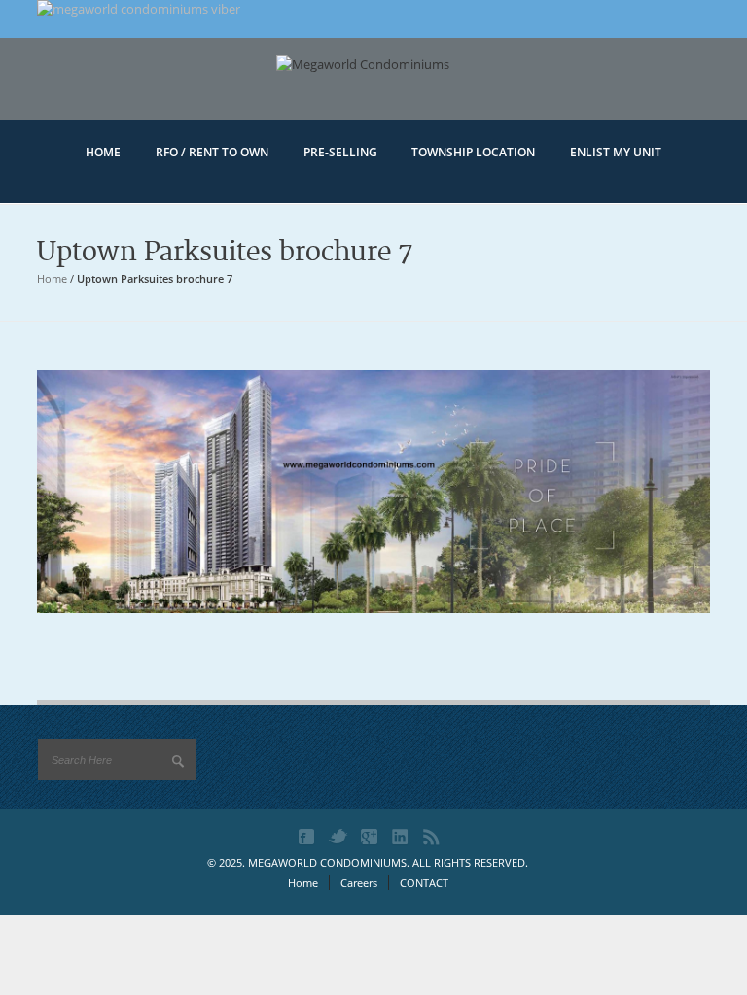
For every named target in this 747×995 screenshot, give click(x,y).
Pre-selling (340, 152)
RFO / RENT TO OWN (212, 152)
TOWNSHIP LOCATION (473, 152)
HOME (103, 152)
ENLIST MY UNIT (615, 152)
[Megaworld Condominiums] (373, 94)
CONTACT (424, 882)
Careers (358, 882)
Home (52, 278)
